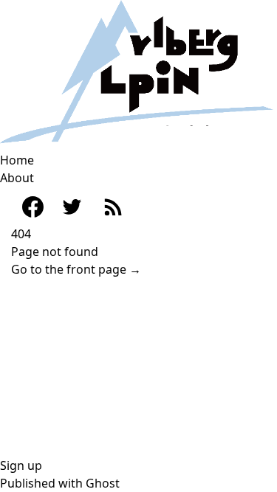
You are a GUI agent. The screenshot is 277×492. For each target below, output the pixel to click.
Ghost (103, 483)
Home (17, 160)
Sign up (21, 465)
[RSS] (112, 206)
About (17, 178)
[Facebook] (25, 207)
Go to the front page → (76, 269)
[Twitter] (72, 207)
